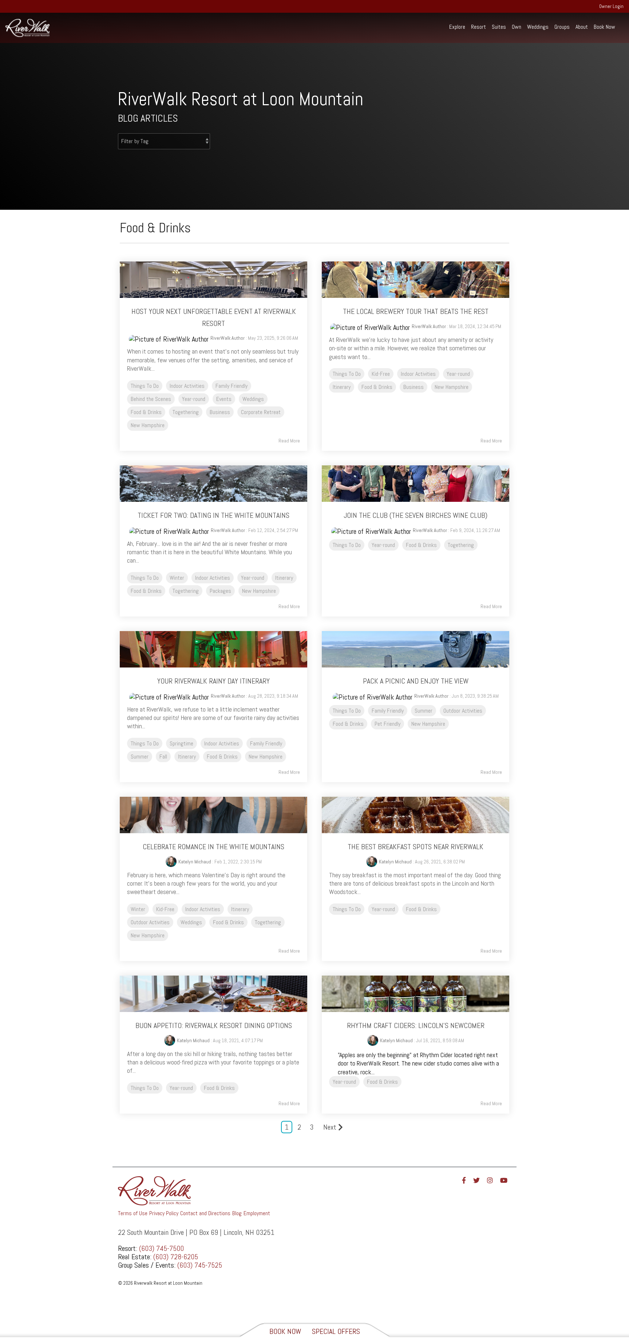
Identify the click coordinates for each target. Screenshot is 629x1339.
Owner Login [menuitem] (611, 6)
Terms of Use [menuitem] (132, 1213)
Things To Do (145, 386)
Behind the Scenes (151, 399)
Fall (163, 756)
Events (224, 399)
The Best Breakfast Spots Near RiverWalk (415, 846)
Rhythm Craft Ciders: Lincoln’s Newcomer (415, 1025)
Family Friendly (231, 386)
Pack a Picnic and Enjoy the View (415, 681)
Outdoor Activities (462, 710)
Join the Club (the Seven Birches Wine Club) (415, 515)
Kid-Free (381, 374)
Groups (562, 27)
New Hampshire (148, 425)
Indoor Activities (187, 386)
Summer (140, 756)
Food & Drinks (146, 412)
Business (220, 412)
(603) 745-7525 (199, 1265)
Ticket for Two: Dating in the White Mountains (213, 515)
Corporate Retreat (261, 412)
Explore (457, 27)
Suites (499, 27)
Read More (289, 441)
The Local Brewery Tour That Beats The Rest (415, 311)
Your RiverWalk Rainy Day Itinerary (213, 681)
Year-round (193, 399)
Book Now (604, 27)
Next (329, 1127)
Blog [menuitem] (237, 1213)
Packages (220, 591)
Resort (478, 27)
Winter (177, 578)
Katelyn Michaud (194, 861)
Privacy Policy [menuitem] (163, 1213)
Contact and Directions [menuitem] (205, 1213)
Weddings (538, 27)
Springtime (181, 743)
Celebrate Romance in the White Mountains (213, 846)
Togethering (186, 412)
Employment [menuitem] (257, 1213)
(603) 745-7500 (161, 1248)
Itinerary (342, 387)
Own (516, 27)
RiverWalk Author (227, 338)
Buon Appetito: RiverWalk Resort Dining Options (213, 1025)
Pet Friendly (387, 724)
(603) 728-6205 (175, 1256)
